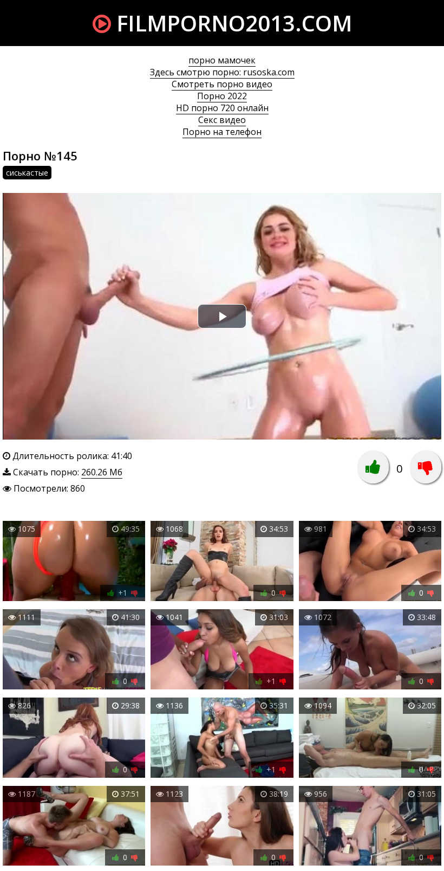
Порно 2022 (222, 96)
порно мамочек (222, 60)
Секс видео (222, 120)
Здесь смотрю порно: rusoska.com (222, 72)
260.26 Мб (101, 472)
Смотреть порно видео (222, 84)
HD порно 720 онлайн (222, 108)
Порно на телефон (222, 132)
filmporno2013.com (231, 23)
